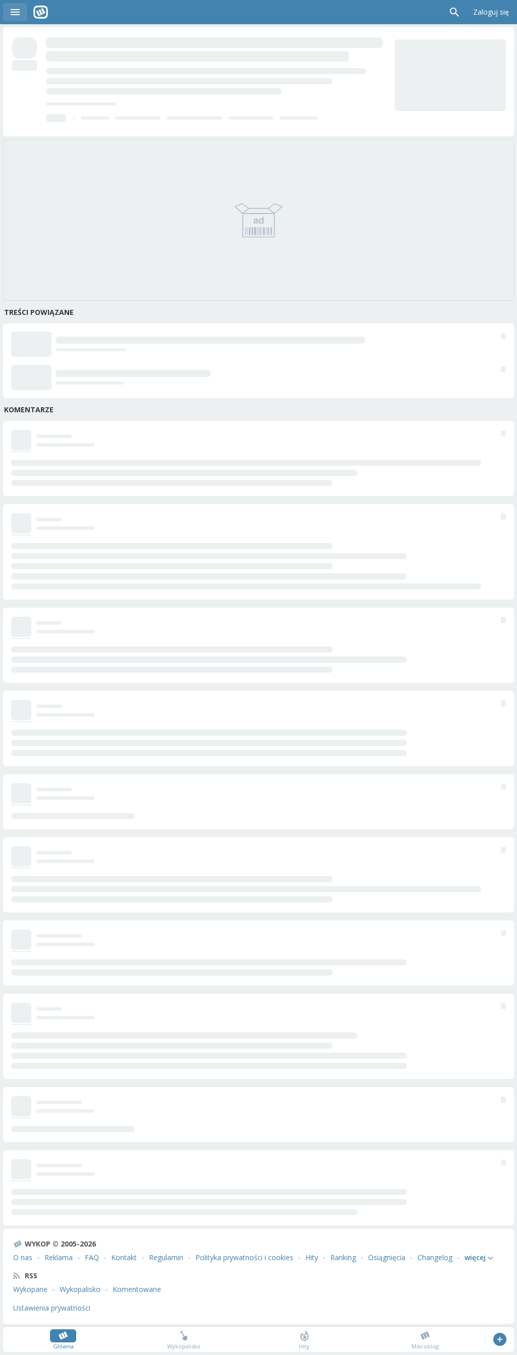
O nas (22, 1257)
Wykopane (30, 1289)
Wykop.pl (40, 12)
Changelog (435, 1257)
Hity (311, 1257)
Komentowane (137, 1289)
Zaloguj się (491, 12)
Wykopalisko (80, 1289)
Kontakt (124, 1257)
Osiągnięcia (386, 1257)
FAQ (92, 1257)
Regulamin (166, 1257)
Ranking (343, 1257)
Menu (15, 12)
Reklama (58, 1257)
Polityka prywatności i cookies (244, 1257)
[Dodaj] (499, 1339)
